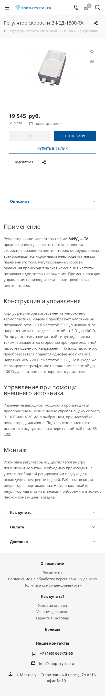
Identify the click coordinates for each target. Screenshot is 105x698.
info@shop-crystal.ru (56, 663)
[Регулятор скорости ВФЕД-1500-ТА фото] (52, 72)
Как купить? (52, 596)
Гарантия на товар (52, 618)
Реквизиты (52, 572)
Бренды (52, 629)
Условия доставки (52, 611)
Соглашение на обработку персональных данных (52, 578)
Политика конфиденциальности (52, 585)
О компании (52, 563)
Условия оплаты (52, 605)
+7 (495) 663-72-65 (56, 653)
